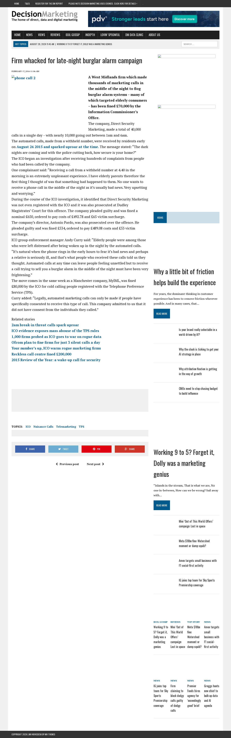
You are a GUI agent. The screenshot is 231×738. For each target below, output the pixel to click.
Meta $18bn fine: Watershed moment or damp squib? (194, 637)
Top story (193, 622)
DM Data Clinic (134, 35)
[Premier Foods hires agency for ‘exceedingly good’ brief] (194, 666)
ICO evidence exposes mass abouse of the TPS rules (55, 330)
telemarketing (66, 426)
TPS (81, 426)
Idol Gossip (73, 35)
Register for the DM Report (49, 3)
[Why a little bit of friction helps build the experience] (186, 261)
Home (16, 3)
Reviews (55, 35)
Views (41, 35)
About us (154, 35)
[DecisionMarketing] (44, 16)
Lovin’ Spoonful (110, 35)
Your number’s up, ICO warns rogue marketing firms (56, 348)
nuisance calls (43, 426)
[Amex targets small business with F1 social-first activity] (164, 568)
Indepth (90, 35)
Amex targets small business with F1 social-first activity (211, 637)
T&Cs (27, 3)
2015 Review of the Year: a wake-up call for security (56, 360)
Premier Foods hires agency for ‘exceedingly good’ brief (194, 696)
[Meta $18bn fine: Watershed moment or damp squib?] (164, 548)
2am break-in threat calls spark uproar (45, 325)
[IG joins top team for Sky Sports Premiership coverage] (164, 587)
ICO (28, 426)
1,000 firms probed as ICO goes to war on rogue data (56, 336)
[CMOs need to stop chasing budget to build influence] (164, 396)
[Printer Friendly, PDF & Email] (22, 419)
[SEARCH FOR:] (200, 43)
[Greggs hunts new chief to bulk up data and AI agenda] (211, 666)
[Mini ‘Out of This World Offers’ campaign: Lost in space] (164, 528)
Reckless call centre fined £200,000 (41, 354)
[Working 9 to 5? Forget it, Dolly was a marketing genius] (186, 442)
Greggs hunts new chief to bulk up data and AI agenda (211, 696)
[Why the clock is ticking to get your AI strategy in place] (164, 356)
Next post (93, 464)
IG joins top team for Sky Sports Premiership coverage (161, 696)
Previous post (69, 464)
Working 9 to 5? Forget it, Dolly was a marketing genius (184, 463)
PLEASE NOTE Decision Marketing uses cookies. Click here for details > (103, 3)
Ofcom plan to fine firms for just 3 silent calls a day (56, 342)
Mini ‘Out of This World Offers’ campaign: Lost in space (178, 637)
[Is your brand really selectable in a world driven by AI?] (164, 337)
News (29, 35)
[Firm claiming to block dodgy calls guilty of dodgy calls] (178, 666)
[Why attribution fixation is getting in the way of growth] (164, 376)
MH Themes (50, 734)
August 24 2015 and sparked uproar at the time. (58, 146)
